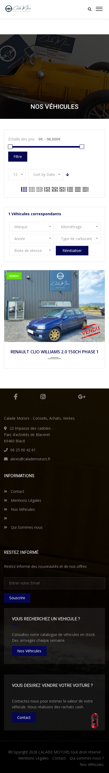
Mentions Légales (25, 500)
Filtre (17, 156)
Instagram (43, 397)
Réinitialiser (72, 250)
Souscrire (17, 597)
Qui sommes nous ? (87, 758)
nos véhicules (29, 650)
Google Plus (82, 397)
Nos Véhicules (22, 509)
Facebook (15, 397)
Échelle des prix (21, 139)
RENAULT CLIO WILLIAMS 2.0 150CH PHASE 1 (55, 352)
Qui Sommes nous (26, 527)
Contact (17, 491)
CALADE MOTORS (54, 752)
